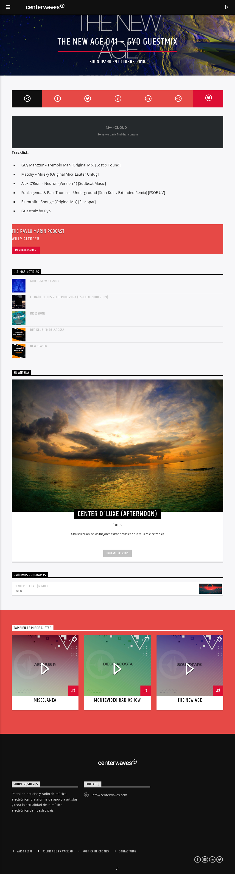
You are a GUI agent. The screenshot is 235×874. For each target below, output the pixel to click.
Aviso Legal (25, 851)
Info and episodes (117, 553)
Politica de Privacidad (57, 851)
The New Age (190, 700)
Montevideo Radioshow (117, 700)
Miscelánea (45, 700)
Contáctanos (127, 851)
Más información (25, 250)
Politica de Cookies (96, 851)
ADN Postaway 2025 (44, 281)
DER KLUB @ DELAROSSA (47, 330)
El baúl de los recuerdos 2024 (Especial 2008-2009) (69, 297)
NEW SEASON (38, 346)
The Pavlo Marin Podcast (38, 231)
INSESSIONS (37, 313)
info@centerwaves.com (109, 795)
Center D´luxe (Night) (31, 586)
